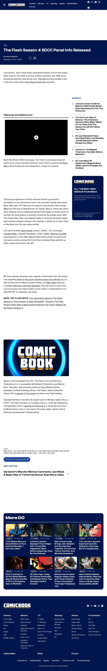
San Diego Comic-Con (36, 81)
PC (56, 637)
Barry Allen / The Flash (12, 451)
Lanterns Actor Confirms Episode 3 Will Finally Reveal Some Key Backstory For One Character (89, 107)
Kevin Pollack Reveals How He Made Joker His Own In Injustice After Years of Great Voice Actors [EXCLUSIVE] (90, 579)
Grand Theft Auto (95, 635)
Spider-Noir (41, 625)
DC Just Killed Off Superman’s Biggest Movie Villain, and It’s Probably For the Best (88, 164)
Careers (55, 661)
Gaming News (59, 619)
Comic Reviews (9, 622)
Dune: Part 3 (25, 637)
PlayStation (58, 634)
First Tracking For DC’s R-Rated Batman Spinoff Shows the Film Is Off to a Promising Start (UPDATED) (16, 579)
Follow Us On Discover (16, 459)
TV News (41, 619)
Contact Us (22, 661)
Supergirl (24, 625)
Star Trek (92, 628)
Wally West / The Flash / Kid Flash (42, 453)
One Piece (75, 638)
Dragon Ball (76, 622)
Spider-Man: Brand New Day (27, 629)
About (46, 661)
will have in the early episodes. (26, 285)
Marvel (6, 625)
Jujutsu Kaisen (77, 628)
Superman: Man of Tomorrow (27, 647)
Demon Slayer (77, 625)
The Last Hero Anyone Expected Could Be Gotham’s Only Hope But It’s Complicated (89, 545)
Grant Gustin (26, 230)
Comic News (8, 619)
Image (6, 631)
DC (5, 45)
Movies (41, 3)
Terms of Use (87, 214)
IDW (5, 635)
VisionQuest (42, 641)
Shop (40, 653)
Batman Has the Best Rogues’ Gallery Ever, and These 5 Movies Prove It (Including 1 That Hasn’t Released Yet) (65, 580)
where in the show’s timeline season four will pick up (40, 279)
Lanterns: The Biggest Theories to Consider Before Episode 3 (89, 152)
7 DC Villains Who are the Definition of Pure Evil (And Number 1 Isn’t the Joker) (16, 545)
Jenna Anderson (12, 56)
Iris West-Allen (57, 451)
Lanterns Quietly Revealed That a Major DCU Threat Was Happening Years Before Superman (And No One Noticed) (41, 547)
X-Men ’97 (41, 628)
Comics (32, 3)
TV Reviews (42, 622)
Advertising (35, 661)
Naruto (74, 631)
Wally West (51, 282)
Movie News (25, 619)
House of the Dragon (45, 631)
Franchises (94, 615)
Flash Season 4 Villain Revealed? (29, 301)
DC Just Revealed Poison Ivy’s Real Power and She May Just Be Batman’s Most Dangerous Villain (89, 139)
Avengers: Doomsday (24, 641)
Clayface (24, 634)
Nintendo (58, 628)
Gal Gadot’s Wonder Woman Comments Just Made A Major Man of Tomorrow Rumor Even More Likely (34, 473)
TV (47, 3)
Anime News (76, 619)
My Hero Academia (78, 635)
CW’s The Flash (37, 451)
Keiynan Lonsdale (58, 233)
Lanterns (41, 635)
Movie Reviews (26, 622)
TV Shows (34, 538)
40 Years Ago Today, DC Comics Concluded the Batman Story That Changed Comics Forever (41, 579)
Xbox (56, 631)
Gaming (54, 3)
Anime (62, 3)
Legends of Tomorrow (25, 393)
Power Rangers (94, 631)
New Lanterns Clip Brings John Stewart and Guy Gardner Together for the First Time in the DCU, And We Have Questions (65, 547)
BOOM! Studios (9, 638)
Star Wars (92, 625)
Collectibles (72, 3)
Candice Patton (10, 233)
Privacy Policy (88, 216)
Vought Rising (42, 638)
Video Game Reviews (59, 623)
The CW (41, 78)
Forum (32, 7)
